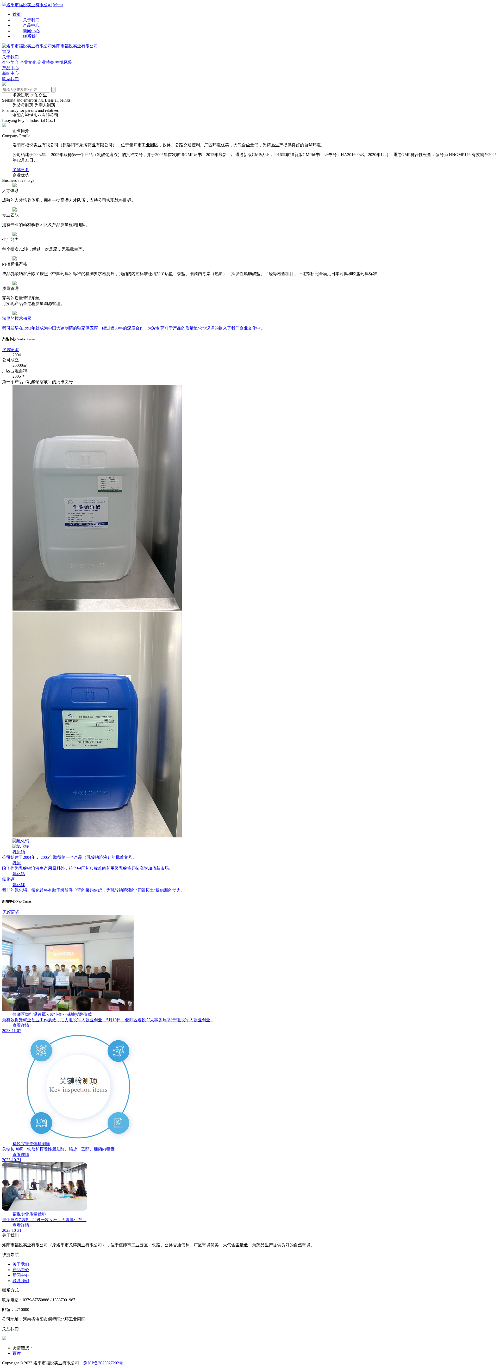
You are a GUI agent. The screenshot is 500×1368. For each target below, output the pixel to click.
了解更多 (20, 169)
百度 (16, 1353)
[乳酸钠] (97, 609)
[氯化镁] (20, 846)
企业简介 (10, 62)
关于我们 (10, 57)
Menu (58, 5)
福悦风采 (63, 62)
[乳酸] (97, 836)
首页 (16, 14)
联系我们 (10, 79)
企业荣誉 (46, 62)
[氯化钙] (20, 841)
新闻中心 (10, 73)
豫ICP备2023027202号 (103, 1363)
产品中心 (10, 68)
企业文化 (28, 62)
